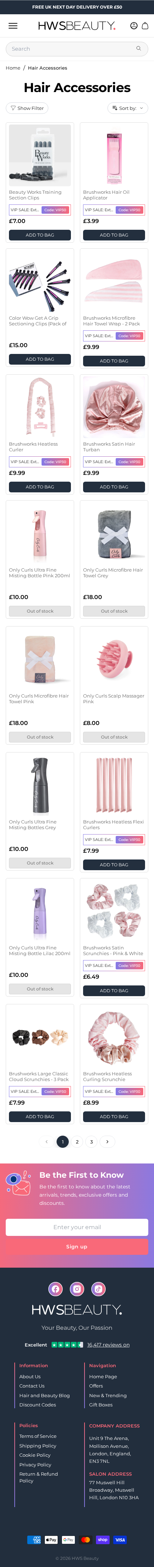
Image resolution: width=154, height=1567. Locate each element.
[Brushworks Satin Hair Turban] (114, 407)
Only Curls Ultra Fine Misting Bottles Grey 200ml (33, 825)
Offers (96, 1386)
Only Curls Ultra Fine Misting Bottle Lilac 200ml (40, 950)
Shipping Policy (37, 1446)
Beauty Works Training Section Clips (35, 195)
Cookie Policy (34, 1455)
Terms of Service (38, 1436)
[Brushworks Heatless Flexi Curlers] (114, 785)
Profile (89, 1528)
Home (13, 68)
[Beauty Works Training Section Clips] (40, 155)
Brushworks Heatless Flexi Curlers (113, 824)
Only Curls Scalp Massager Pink (113, 698)
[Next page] (107, 1142)
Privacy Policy (35, 1464)
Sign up (76, 1246)
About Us (29, 1376)
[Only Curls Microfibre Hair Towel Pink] (40, 659)
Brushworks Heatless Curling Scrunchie (107, 1076)
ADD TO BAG (40, 235)
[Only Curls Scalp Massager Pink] (114, 659)
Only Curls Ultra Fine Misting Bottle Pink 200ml (39, 572)
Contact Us (31, 1386)
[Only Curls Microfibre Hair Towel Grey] (114, 533)
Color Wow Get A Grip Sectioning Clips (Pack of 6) (37, 321)
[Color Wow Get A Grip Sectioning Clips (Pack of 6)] (40, 281)
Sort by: (127, 108)
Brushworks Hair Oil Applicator (106, 195)
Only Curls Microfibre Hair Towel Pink (39, 698)
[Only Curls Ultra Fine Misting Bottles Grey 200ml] (40, 785)
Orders (65, 1528)
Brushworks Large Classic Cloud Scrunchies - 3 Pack (39, 1076)
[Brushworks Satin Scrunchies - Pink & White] (114, 911)
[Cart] (145, 25)
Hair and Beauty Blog (44, 1395)
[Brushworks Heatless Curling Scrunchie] (114, 1037)
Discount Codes (37, 1405)
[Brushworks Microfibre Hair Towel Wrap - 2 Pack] (114, 281)
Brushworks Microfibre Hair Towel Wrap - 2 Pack (111, 320)
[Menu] (13, 26)
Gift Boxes (100, 1405)
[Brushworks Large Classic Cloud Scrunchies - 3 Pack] (40, 1037)
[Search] (139, 49)
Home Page (103, 1376)
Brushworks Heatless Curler (33, 446)
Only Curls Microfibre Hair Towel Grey (113, 572)
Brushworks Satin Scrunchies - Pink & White (113, 950)
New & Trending (108, 1395)
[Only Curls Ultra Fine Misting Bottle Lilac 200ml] (40, 911)
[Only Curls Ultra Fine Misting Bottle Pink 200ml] (40, 533)
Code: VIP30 (55, 210)
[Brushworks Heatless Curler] (40, 407)
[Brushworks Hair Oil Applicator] (114, 155)
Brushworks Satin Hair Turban (109, 446)
